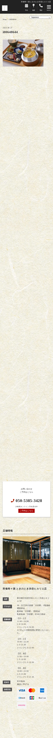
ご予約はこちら (26, 511)
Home (5, 19)
